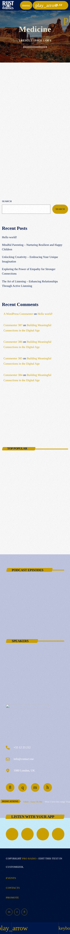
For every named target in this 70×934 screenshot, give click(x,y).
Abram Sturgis (32, 694)
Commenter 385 (13, 358)
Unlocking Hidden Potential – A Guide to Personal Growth (40, 513)
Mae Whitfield (31, 659)
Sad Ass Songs (17, 588)
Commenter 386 (13, 342)
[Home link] (8, 5)
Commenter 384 (13, 375)
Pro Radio (29, 858)
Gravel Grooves (17, 424)
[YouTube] (9, 912)
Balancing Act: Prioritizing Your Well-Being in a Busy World (40, 478)
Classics (11, 118)
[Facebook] (24, 912)
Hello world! (9, 237)
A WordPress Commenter (18, 314)
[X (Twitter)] (17, 912)
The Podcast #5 (32, 622)
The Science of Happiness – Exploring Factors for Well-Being (41, 461)
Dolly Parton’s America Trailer (42, 605)
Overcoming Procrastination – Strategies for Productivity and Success (39, 496)
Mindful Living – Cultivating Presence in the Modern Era (38, 530)
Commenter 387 (13, 325)
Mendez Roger (31, 676)
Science (11, 418)
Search (7, 201)
